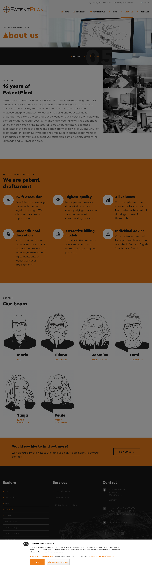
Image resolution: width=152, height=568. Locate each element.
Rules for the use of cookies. (102, 556)
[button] (58, 562)
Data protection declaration (42, 556)
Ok (37, 562)
